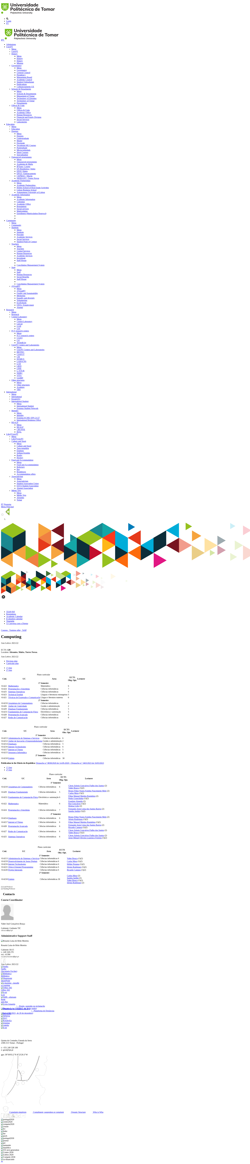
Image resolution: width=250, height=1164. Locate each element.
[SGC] (4, 1018)
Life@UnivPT (12, 434)
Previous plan (11, 661)
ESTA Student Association (28, 486)
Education (10, 124)
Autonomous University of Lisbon (31, 192)
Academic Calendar (14, 616)
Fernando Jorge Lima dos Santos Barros (84, 809)
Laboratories (22, 122)
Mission (20, 63)
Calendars (21, 202)
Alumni (20, 307)
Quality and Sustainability (27, 293)
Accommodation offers (26, 474)
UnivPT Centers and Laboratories (25, 345)
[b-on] (4, 1028)
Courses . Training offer (11, 630)
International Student (20, 401)
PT (7, 23)
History (14, 54)
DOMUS (20, 359)
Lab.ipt (20, 324)
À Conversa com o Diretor (17, 623)
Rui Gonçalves (74, 804)
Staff (13, 267)
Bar (18, 469)
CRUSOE (21, 429)
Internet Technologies (17, 747)
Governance (16, 65)
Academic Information (20, 195)
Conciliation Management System (30, 265)
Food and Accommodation (22, 460)
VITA (19, 375)
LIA (18, 328)
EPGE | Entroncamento (26, 173)
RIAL (19, 432)
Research (10, 310)
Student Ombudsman (25, 82)
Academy (21, 387)
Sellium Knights (23, 453)
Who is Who (97, 1112)
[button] (2, 1162)
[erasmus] (5, 1023)
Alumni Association (25, 488)
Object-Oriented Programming (20, 867)
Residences (21, 472)
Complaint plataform (17, 1112)
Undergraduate (23, 138)
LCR (19, 364)
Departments (22, 103)
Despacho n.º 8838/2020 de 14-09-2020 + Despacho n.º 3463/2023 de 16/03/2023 (70, 763)
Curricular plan (12, 663)
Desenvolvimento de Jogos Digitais (22, 861)
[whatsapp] (28, 1117)
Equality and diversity (26, 298)
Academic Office (24, 112)
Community (11, 220)
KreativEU (15, 399)
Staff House (21, 260)
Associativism (17, 476)
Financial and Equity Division (29, 117)
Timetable (10, 621)
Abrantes (20, 497)
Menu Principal (7, 507)
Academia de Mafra (25, 164)
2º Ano (9, 670)
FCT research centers (20, 331)
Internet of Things (15, 750)
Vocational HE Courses (26, 145)
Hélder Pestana (73, 864)
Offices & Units (17, 105)
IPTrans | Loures (23, 166)
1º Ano (9, 668)
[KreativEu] (6, 1020)
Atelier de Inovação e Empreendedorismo (25, 741)
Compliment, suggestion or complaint (48, 1112)
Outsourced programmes (21, 157)
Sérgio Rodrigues (75, 819)
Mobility (14, 411)
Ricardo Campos (75, 827)
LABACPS (21, 361)
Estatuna (20, 451)
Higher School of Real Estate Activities (33, 188)
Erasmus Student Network (27, 408)
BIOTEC (20, 352)
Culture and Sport (18, 441)
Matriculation (22, 211)
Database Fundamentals (18, 709)
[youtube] (13, 1117)
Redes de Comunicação (18, 717)
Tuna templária (23, 448)
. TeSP (24, 630)
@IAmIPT (15, 286)
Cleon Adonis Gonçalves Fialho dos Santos (86, 786)
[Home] (28, 14)
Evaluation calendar (14, 619)
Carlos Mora (73, 793)
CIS (18, 357)
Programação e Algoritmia (19, 689)
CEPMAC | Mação (24, 176)
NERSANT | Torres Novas (28, 178)
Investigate (21, 258)
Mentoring (21, 296)
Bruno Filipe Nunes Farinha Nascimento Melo (87, 791)
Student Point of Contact (27, 242)
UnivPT (9, 47)
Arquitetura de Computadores (20, 703)
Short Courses (22, 152)
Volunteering (22, 300)
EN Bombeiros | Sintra (26, 169)
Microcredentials (23, 150)
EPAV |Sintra (22, 171)
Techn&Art (21, 343)
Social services (23, 209)
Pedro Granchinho (75, 798)
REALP (14, 422)
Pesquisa (7, 504)
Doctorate (21, 143)
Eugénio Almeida (75, 801)
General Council (23, 72)
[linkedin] (18, 1117)
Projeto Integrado (15, 870)
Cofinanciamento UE (25, 87)
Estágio (11, 758)
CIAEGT (20, 354)
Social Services (23, 119)
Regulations (21, 206)
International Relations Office (29, 420)
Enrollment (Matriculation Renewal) (31, 213)
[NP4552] (5, 1016)
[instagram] (8, 1117)
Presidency (21, 75)
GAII (19, 326)
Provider (20, 235)
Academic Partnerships (20, 180)
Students (14, 227)
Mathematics (13, 686)
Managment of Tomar (26, 96)
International (11, 392)
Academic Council (24, 80)
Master (19, 141)
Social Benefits (23, 277)
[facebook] (3, 962)
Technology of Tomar (26, 101)
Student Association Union (28, 483)
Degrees (14, 131)
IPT (3, 40)
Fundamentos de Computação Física (23, 712)
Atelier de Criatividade (17, 706)
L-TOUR (20, 371)
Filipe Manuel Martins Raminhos (81, 796)
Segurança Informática (17, 752)
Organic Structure (78, 1112)
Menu (13, 49)
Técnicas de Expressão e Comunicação (24, 697)
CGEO (20, 338)
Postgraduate (22, 148)
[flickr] (23, 1117)
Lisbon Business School (26, 190)
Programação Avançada (18, 715)
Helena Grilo (73, 806)
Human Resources (24, 115)
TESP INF (10, 612)
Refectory (21, 467)
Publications (22, 84)
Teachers (15, 244)
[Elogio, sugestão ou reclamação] (8, 1004)
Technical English (15, 694)
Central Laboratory (19, 317)
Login (8, 21)
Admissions (11, 44)
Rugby (19, 455)
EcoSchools (21, 303)
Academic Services (24, 237)
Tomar (19, 500)
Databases (12, 744)
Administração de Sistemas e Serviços (23, 738)
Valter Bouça (73, 788)
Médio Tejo (16, 490)
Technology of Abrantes (26, 98)
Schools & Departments (21, 89)
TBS (19, 389)
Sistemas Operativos (16, 692)
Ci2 (18, 340)
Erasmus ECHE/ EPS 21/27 (28, 418)
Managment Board (24, 77)
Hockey (20, 458)
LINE (19, 368)
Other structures (17, 380)
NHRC (20, 373)
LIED (19, 366)
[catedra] (5, 1025)
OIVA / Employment (25, 305)
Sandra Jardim (74, 811)
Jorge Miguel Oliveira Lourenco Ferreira (85, 838)
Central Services (23, 251)
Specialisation (22, 155)
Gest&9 (20, 378)
